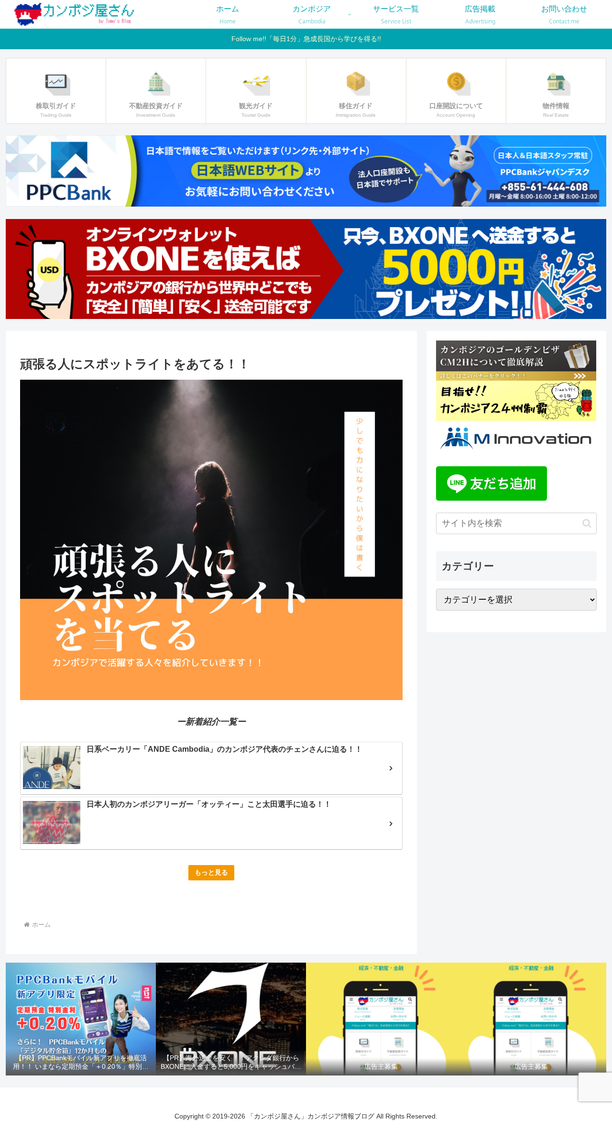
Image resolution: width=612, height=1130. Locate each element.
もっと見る (211, 872)
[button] (587, 523)
